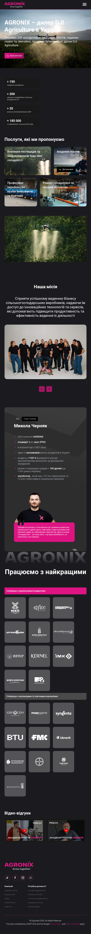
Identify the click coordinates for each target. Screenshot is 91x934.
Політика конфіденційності (38, 899)
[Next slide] (49, 389)
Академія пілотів (11, 890)
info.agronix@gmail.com (37, 890)
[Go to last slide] (42, 389)
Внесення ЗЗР (10, 894)
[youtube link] (30, 877)
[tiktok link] (7, 877)
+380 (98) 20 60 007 (35, 894)
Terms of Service (73, 924)
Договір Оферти (34, 907)
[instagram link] (23, 877)
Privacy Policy (56, 924)
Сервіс (7, 899)
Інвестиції (8, 907)
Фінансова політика (35, 903)
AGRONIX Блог (10, 903)
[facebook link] (15, 877)
